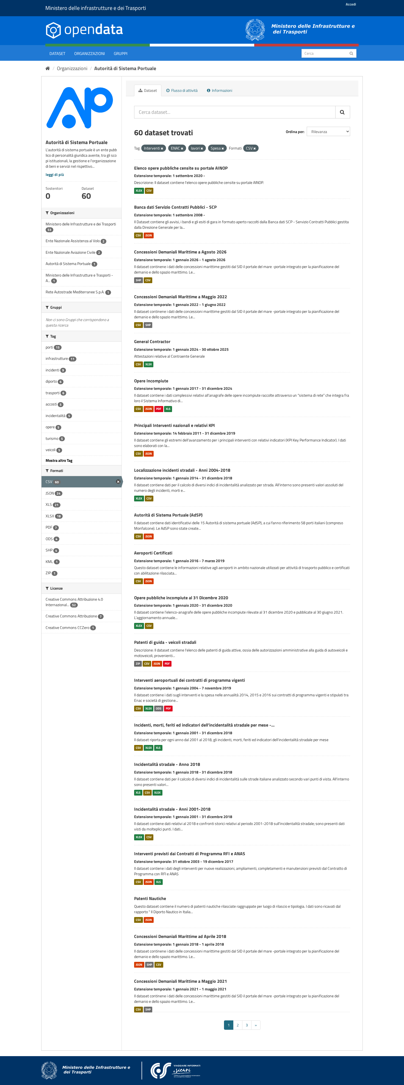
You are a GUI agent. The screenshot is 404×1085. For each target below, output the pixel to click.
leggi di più (55, 174)
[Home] (47, 68)
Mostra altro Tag (59, 460)
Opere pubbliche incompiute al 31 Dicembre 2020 (181, 597)
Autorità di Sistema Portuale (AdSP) (168, 515)
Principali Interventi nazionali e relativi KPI (174, 425)
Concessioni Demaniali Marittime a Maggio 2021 (180, 981)
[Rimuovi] (162, 148)
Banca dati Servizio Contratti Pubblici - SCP (175, 207)
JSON (148, 235)
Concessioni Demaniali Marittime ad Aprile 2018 (180, 936)
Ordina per (294, 131)
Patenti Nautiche (150, 898)
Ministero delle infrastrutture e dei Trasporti (95, 8)
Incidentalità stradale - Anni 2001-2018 (172, 809)
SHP (138, 280)
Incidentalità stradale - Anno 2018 (167, 764)
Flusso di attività (184, 90)
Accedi (351, 4)
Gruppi (121, 53)
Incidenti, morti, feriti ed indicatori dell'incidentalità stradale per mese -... (204, 725)
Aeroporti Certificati (153, 553)
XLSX (139, 190)
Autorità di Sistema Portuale (125, 68)
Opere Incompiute (151, 380)
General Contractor (152, 341)
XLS (168, 409)
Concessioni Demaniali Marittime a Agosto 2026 (180, 252)
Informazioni (221, 90)
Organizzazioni (89, 53)
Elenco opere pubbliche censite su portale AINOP (181, 168)
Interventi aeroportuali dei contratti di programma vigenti (189, 680)
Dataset (57, 53)
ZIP (138, 663)
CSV (149, 190)
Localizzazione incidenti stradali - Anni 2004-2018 (182, 470)
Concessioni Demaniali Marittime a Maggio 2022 (180, 296)
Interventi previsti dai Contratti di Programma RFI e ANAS (189, 853)
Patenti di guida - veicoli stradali (165, 642)
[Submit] (351, 53)
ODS (158, 708)
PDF (158, 409)
